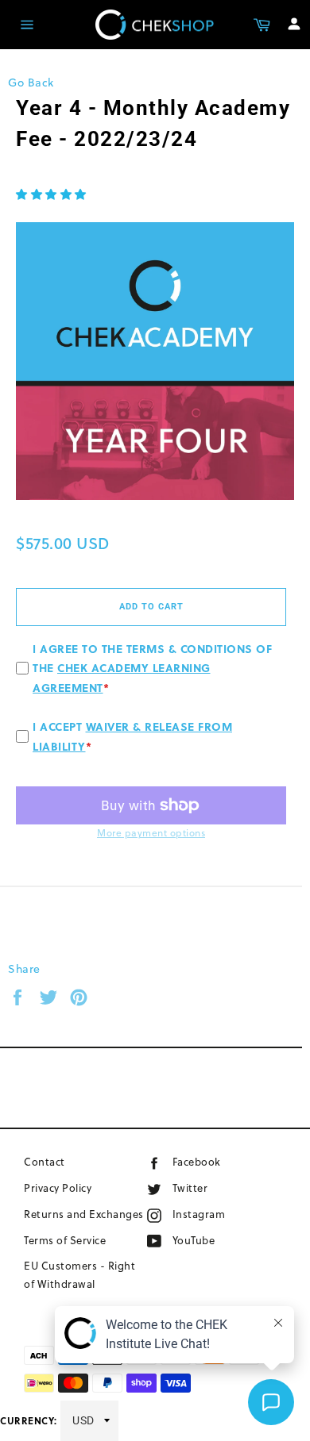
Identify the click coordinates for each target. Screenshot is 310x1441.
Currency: (28, 1420)
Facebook (219, 1161)
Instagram (223, 1213)
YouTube (213, 1239)
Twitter (205, 1187)
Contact (44, 1162)
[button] (51, 194)
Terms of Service (65, 1240)
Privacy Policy (57, 1188)
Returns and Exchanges (84, 1214)
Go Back (31, 82)
